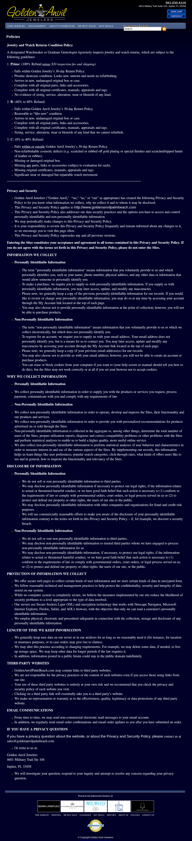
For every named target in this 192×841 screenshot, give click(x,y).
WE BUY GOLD (87, 25)
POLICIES (135, 815)
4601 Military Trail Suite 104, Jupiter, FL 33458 (162, 6)
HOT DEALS (106, 25)
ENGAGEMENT (37, 25)
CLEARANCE (85, 815)
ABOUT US (123, 815)
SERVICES (56, 815)
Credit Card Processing (95, 834)
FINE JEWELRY (16, 25)
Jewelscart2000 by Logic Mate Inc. (95, 840)
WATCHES (111, 815)
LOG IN (144, 25)
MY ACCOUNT (130, 25)
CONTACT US (148, 815)
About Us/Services (62, 25)
